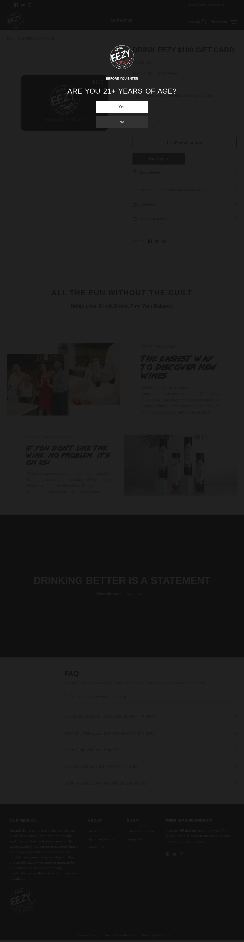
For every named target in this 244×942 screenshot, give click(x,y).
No (122, 122)
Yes (122, 107)
